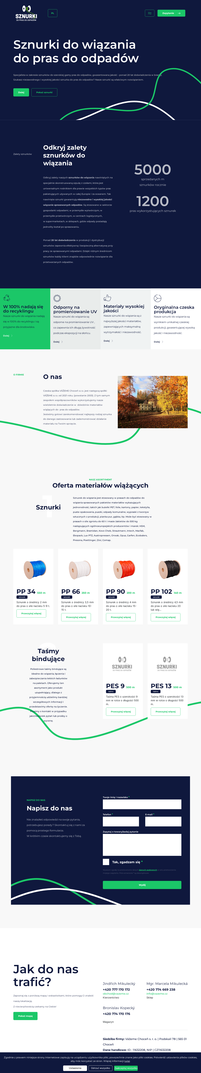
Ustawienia (75, 1068)
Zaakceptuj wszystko (126, 1068)
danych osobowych (148, 870)
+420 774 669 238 (161, 989)
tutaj (127, 1061)
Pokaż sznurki (44, 92)
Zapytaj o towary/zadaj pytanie (120, 831)
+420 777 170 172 (116, 989)
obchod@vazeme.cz (116, 993)
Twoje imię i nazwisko (116, 797)
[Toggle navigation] (149, 13)
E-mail (149, 814)
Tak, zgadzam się (127, 862)
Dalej (21, 92)
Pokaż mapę (25, 1016)
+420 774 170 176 (116, 1014)
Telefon (108, 814)
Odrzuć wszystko (100, 1068)
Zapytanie (168, 13)
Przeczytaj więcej (31, 613)
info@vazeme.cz (157, 993)
